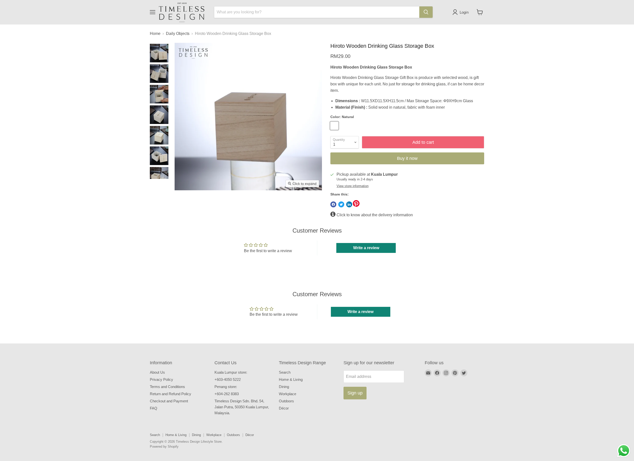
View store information (353, 186)
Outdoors (286, 401)
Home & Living (291, 379)
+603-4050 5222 (227, 379)
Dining (284, 387)
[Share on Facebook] (333, 204)
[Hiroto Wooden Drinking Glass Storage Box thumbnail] (159, 53)
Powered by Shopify (164, 446)
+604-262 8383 (226, 394)
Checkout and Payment (169, 401)
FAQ (153, 408)
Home (155, 33)
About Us (157, 372)
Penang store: (225, 387)
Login (464, 12)
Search (285, 372)
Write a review (366, 248)
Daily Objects (177, 33)
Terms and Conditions (167, 387)
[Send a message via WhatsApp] (624, 451)
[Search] (426, 12)
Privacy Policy (161, 379)
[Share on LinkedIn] (349, 204)
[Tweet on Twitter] (341, 204)
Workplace (287, 394)
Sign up (355, 392)
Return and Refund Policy (170, 394)
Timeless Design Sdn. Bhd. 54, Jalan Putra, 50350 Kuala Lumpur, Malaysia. (241, 407)
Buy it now (407, 158)
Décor (284, 408)
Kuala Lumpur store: (230, 372)
